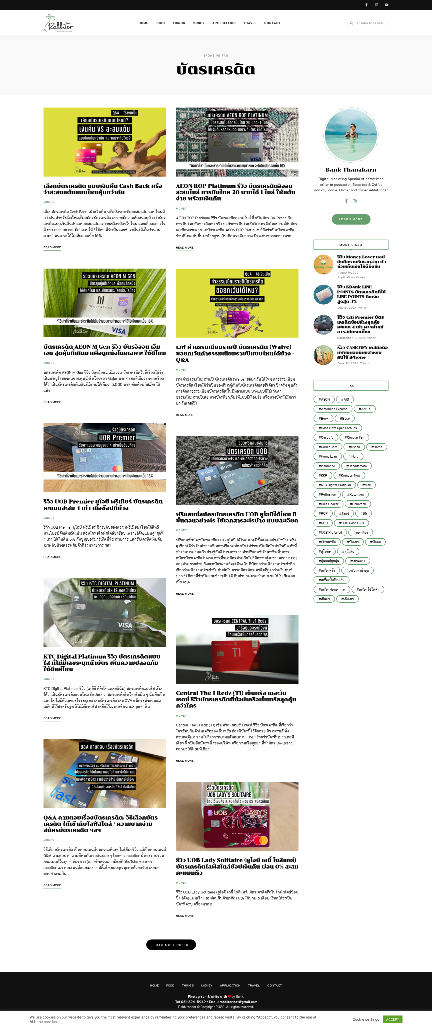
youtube (387, 5)
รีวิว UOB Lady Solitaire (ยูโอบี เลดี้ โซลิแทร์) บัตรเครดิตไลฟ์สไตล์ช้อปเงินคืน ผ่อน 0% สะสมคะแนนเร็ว (237, 866)
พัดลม (376, 542)
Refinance (328, 494)
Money (199, 23)
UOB (324, 523)
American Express (334, 409)
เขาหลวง (359, 561)
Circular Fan (355, 437)
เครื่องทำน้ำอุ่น (359, 570)
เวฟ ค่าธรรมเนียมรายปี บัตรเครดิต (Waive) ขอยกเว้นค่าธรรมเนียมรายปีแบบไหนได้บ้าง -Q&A (235, 353)
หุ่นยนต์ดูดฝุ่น (330, 561)
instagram (377, 5)
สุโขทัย (326, 551)
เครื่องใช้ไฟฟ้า (369, 589)
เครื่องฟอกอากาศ (333, 589)
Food (160, 23)
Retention (357, 494)
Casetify (327, 437)
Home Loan (329, 456)
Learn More (351, 219)
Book (324, 418)
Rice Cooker (329, 504)
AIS (346, 399)
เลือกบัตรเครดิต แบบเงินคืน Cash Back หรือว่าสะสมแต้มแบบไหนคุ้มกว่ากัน (103, 189)
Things (178, 23)
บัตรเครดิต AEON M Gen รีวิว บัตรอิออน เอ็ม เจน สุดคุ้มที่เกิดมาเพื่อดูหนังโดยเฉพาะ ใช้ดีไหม (105, 350)
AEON (325, 399)
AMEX (366, 409)
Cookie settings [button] (366, 1019)
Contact (272, 23)
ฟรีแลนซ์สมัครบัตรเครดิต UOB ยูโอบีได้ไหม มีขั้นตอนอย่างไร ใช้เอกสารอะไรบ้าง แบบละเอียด (237, 517)
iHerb (354, 456)
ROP (324, 513)
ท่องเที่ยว (362, 532)
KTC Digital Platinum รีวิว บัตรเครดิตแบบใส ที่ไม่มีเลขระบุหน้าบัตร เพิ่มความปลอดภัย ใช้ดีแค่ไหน (102, 662)
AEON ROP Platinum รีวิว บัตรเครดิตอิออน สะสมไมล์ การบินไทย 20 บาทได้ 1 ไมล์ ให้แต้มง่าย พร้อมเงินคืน (235, 192)
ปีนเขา (354, 542)
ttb (365, 513)
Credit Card (329, 447)
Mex (368, 485)
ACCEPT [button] (393, 1019)
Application (224, 23)
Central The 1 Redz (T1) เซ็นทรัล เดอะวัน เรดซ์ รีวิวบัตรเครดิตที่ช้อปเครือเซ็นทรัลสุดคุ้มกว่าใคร (236, 699)
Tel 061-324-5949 (190, 1001)
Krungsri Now (350, 475)
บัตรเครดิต (328, 542)
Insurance (328, 466)
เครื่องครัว (328, 570)
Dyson (355, 447)
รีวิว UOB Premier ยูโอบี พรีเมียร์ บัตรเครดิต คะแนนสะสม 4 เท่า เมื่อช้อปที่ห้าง (103, 504)
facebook (367, 5)
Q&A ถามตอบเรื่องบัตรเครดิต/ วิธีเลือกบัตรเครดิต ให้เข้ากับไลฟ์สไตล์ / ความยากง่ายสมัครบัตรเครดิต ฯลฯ (101, 823)
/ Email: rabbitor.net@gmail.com (231, 1001)
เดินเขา (349, 599)
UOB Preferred (331, 532)
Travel (250, 23)
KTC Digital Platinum (336, 485)
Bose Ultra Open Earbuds (339, 428)
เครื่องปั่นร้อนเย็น (332, 580)
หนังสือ (349, 551)
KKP (324, 475)
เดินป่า (325, 599)
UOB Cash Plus (353, 523)
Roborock (359, 504)
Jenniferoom (358, 466)
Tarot (345, 513)
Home (143, 23)
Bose (346, 418)
